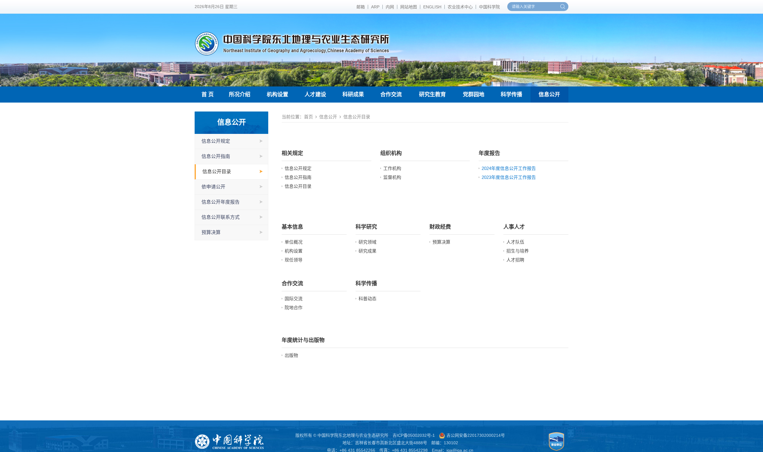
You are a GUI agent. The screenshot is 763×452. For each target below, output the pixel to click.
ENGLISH (432, 7)
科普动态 (367, 298)
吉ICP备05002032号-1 (414, 435)
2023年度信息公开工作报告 (509, 177)
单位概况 (294, 241)
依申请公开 (213, 186)
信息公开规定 (215, 141)
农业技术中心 (460, 7)
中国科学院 (489, 7)
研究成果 (367, 250)
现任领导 (294, 259)
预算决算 (211, 232)
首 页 (207, 94)
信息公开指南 (215, 156)
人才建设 (315, 94)
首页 (308, 116)
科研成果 (353, 94)
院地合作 (294, 307)
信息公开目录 (216, 171)
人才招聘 (515, 259)
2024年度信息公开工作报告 (509, 168)
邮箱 (360, 7)
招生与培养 (517, 250)
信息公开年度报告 (220, 202)
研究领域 (367, 241)
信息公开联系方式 (220, 217)
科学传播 (511, 94)
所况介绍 (239, 94)
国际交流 (294, 298)
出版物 (291, 355)
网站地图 (408, 7)
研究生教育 (432, 94)
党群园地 (473, 94)
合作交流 (391, 94)
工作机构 (392, 168)
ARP (375, 7)
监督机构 (392, 177)
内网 (390, 7)
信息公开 (549, 94)
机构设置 (277, 94)
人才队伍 (515, 241)
